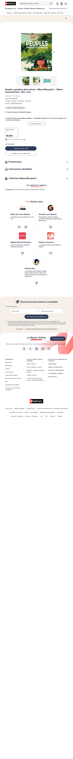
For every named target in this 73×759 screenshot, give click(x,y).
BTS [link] (6, 381)
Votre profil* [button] (15, 311)
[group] (25, 81)
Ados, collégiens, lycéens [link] (34, 367)
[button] (36, 52)
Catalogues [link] (60, 412)
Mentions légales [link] (19, 408)
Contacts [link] (52, 416)
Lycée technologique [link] (11, 375)
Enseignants (9, 359)
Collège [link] (7, 369)
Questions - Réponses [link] (31, 416)
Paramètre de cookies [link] (16, 412)
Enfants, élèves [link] (31, 364)
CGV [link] (46, 416)
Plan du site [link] (8, 408)
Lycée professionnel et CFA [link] (13, 378)
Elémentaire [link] (8, 365)
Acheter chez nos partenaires (20, 153)
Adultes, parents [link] (31, 375)
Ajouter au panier (19, 148)
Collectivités (52, 364)
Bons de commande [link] (17, 416)
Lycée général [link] (9, 372)
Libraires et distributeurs (56, 370)
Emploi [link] (26, 412)
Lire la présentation (35, 124)
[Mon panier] (62, 3)
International (52, 376)
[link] (19, 227)
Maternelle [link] (8, 362)
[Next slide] (54, 81)
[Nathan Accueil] (10, 3)
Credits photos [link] (30, 408)
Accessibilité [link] (34, 412)
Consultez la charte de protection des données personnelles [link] (41, 329)
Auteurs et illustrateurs (55, 367)
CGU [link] (41, 416)
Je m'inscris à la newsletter (35, 317)
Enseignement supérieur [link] (12, 384)
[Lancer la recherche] (51, 4)
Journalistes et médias (55, 373)
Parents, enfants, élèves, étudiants (35, 360)
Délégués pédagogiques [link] (47, 412)
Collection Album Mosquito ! (15, 108)
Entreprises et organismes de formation (57, 360)
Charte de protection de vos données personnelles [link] (52, 408)
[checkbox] (6, 321)
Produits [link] (59, 416)
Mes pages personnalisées (58, 8)
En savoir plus (19, 329)
